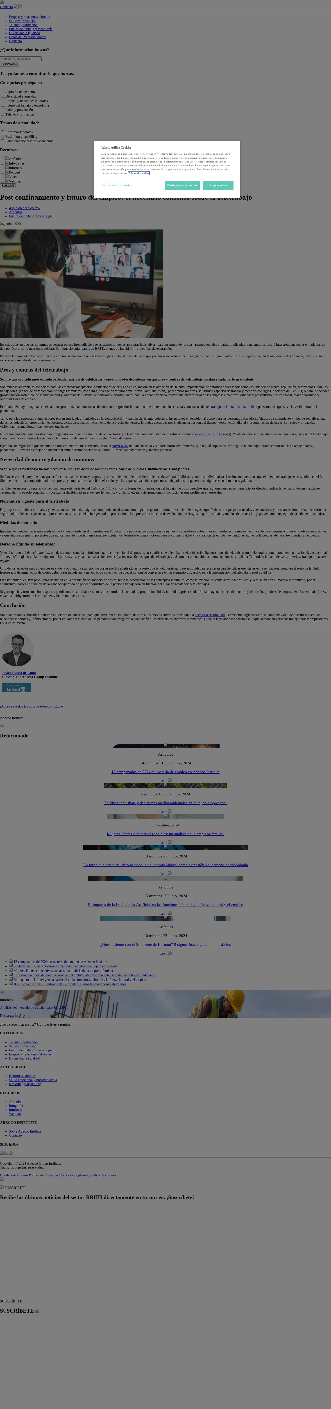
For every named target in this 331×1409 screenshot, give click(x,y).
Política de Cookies (138, 173)
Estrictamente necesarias (182, 185)
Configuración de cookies (116, 185)
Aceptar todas (218, 185)
